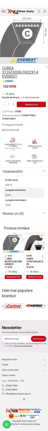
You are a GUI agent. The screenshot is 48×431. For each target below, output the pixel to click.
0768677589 (11, 385)
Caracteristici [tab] (13, 171)
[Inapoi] (46, 67)
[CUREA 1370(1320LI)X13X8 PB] (34, 242)
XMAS (29, 256)
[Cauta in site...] (39, 11)
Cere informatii (11, 130)
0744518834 (11, 389)
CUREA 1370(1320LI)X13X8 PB (34, 261)
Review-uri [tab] (13, 214)
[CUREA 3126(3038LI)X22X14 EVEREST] (24, 40)
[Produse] (3, 12)
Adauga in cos (31, 104)
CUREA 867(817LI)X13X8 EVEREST (13, 261)
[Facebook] (24, 399)
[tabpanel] (24, 40)
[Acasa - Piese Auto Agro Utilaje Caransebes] (20, 11)
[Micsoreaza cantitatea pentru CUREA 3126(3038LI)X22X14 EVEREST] (4, 104)
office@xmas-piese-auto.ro (18, 393)
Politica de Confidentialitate (23, 346)
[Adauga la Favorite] (20, 235)
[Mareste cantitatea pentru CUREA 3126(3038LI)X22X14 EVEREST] (13, 104)
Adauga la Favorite (13, 124)
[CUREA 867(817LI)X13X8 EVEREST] (13, 242)
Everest (8, 256)
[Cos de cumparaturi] (44, 11)
